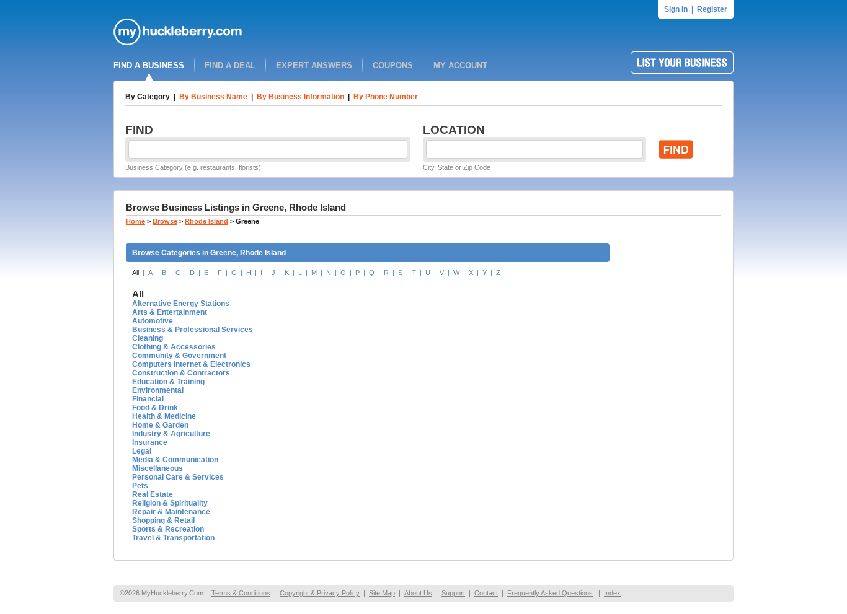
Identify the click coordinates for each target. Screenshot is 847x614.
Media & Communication (175, 459)
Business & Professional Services (192, 329)
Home (135, 221)
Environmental (158, 390)
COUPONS (393, 65)
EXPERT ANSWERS (314, 65)
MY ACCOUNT (460, 65)
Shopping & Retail (163, 520)
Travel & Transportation (173, 537)
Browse (165, 221)
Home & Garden (160, 425)
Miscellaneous (157, 468)
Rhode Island (206, 221)
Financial (148, 399)
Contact (486, 593)
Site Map (382, 593)
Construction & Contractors (181, 373)
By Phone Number (385, 96)
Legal (141, 451)
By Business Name (213, 96)
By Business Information (300, 96)
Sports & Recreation (168, 529)
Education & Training (168, 381)
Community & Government (179, 355)
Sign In (676, 9)
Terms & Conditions (240, 593)
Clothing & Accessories (174, 347)
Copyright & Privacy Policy (320, 593)
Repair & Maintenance (171, 511)
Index (612, 593)
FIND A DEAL (230, 65)
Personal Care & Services (178, 477)
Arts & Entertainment (169, 312)
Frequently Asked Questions (550, 593)
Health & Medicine (164, 416)
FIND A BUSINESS (148, 65)
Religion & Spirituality (170, 503)
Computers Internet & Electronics (191, 364)
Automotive (152, 321)
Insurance (149, 442)
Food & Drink (155, 407)
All (135, 272)
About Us (418, 593)
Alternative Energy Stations (180, 303)
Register (712, 9)
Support (453, 593)
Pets (140, 485)
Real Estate (152, 494)
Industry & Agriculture (171, 433)
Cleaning (147, 338)
